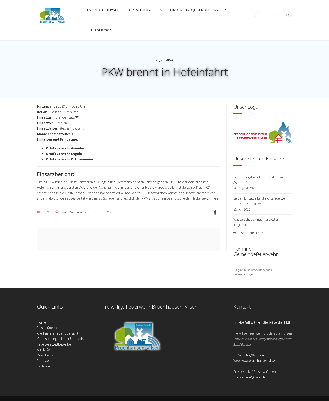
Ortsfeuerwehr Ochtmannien (69, 159)
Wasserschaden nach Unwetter (255, 219)
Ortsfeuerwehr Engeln (64, 153)
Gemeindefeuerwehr (103, 10)
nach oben (44, 366)
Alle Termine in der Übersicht (57, 333)
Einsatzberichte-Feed (252, 233)
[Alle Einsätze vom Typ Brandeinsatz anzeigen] (77, 117)
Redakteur (44, 360)
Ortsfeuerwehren (145, 10)
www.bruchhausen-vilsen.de (261, 360)
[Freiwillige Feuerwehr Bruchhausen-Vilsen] (52, 15)
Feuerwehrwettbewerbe (54, 344)
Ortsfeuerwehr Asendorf (66, 148)
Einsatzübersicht (49, 328)
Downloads (45, 355)
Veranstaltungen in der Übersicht (60, 339)
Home (41, 322)
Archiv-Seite (45, 350)
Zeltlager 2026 (98, 30)
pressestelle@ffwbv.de (249, 377)
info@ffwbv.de (254, 355)
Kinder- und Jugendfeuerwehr (198, 10)
